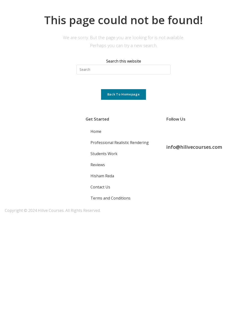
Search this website (123, 61)
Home (95, 131)
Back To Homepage (123, 94)
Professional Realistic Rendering (119, 142)
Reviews (97, 164)
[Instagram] (185, 132)
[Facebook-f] (172, 132)
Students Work (103, 153)
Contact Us (100, 187)
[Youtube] (211, 132)
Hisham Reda (102, 176)
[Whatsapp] (198, 132)
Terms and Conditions (110, 198)
